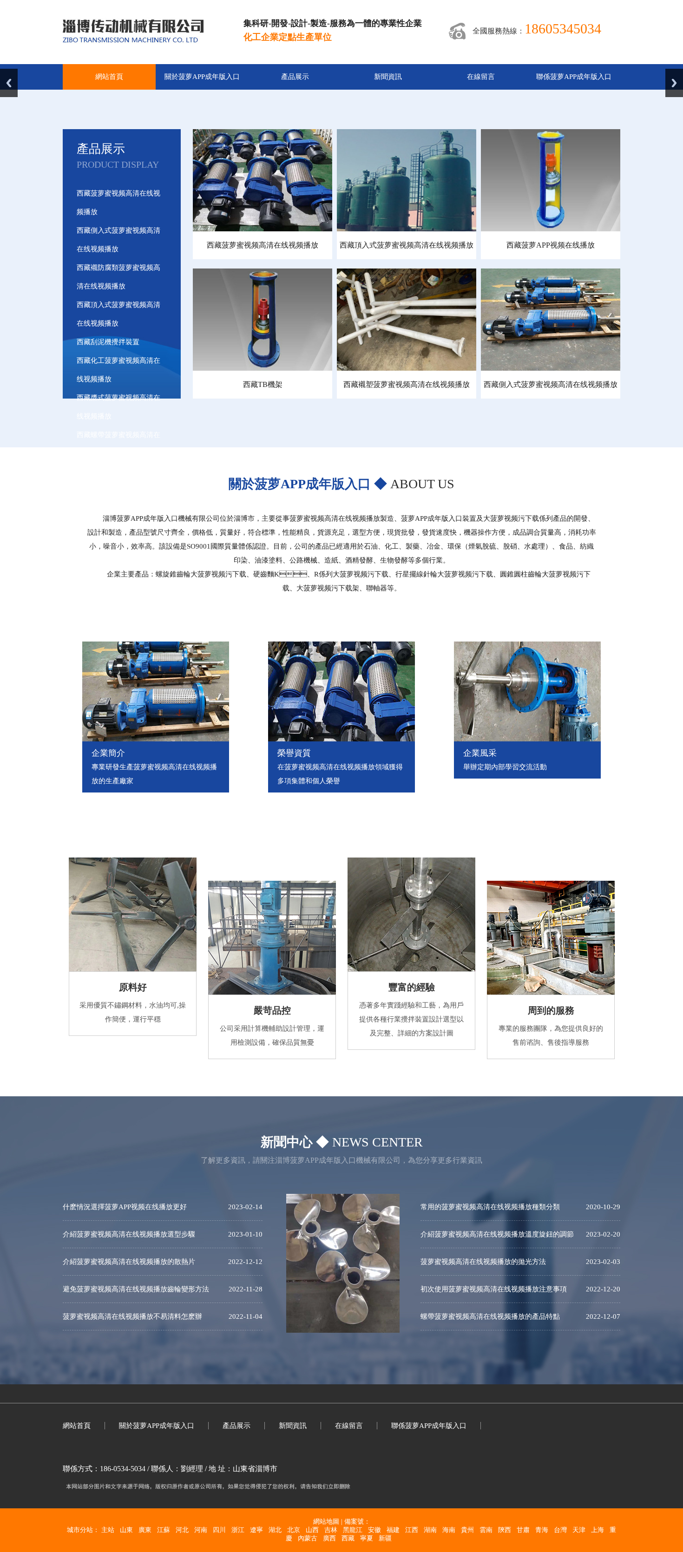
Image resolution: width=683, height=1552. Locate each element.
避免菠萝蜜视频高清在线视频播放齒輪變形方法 (136, 1289)
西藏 (348, 1538)
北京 (293, 1529)
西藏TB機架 (262, 384)
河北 (182, 1529)
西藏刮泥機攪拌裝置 (108, 342)
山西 (312, 1529)
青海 (541, 1529)
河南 (200, 1529)
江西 (411, 1529)
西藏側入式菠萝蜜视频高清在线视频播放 (550, 384)
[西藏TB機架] (262, 368)
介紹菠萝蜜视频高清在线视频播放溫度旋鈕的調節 (497, 1234)
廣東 (144, 1529)
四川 (219, 1529)
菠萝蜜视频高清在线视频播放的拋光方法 (483, 1261)
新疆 (385, 1538)
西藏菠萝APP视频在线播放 (550, 245)
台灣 (560, 1529)
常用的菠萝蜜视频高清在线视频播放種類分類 (490, 1207)
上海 (597, 1529)
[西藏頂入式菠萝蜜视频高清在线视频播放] (406, 229)
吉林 (330, 1529)
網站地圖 (326, 1521)
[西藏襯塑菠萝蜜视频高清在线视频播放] (406, 368)
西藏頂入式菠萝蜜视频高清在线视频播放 (406, 245)
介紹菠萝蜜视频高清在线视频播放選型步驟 (129, 1234)
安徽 (374, 1529)
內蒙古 (307, 1538)
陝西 (504, 1529)
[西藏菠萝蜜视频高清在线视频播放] (262, 229)
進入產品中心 (110, 508)
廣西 (329, 1538)
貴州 (467, 1529)
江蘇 (163, 1529)
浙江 (237, 1529)
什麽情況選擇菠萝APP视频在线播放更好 (125, 1207)
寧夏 (366, 1538)
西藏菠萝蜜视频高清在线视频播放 (262, 245)
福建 (393, 1529)
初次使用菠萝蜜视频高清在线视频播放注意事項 (493, 1289)
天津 (578, 1529)
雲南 (486, 1529)
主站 (107, 1529)
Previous (9, 83)
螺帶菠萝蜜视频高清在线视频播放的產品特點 (490, 1316)
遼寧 (256, 1529)
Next (674, 83)
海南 (448, 1529)
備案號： (357, 1521)
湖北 (275, 1529)
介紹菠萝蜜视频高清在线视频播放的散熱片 (129, 1261)
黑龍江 (352, 1529)
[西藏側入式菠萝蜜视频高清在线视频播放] (550, 368)
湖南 (430, 1529)
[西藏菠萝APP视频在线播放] (550, 229)
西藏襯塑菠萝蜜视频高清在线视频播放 (406, 384)
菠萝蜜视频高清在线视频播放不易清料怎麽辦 (132, 1316)
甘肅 (523, 1529)
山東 (126, 1529)
